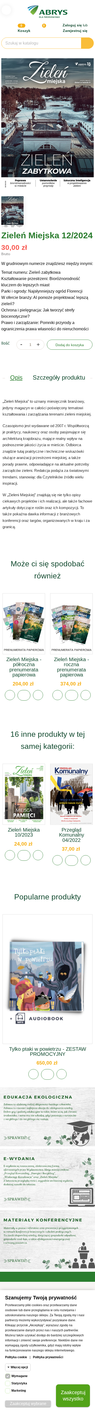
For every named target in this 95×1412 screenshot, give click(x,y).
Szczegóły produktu (59, 377)
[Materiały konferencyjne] (47, 1116)
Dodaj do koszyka (69, 345)
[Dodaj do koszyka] (24, 695)
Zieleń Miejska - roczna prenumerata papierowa (71, 667)
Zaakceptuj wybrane (28, 1403)
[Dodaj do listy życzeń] (10, 695)
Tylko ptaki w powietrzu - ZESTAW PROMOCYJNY (47, 1051)
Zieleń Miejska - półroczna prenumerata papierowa (24, 667)
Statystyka (19, 1383)
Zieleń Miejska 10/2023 (24, 832)
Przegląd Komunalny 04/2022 (71, 835)
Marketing (18, 1390)
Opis (16, 377)
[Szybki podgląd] (24, 629)
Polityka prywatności (48, 1357)
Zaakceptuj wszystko (73, 1395)
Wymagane (19, 1376)
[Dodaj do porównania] (38, 695)
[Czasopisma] (47, 1239)
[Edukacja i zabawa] (47, 1178)
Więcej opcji (19, 1367)
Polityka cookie (16, 1357)
